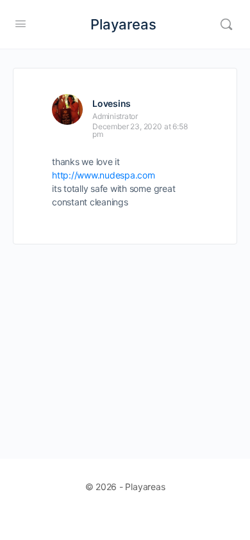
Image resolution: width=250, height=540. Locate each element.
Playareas (123, 24)
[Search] (226, 24)
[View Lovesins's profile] (67, 109)
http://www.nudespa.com (103, 175)
